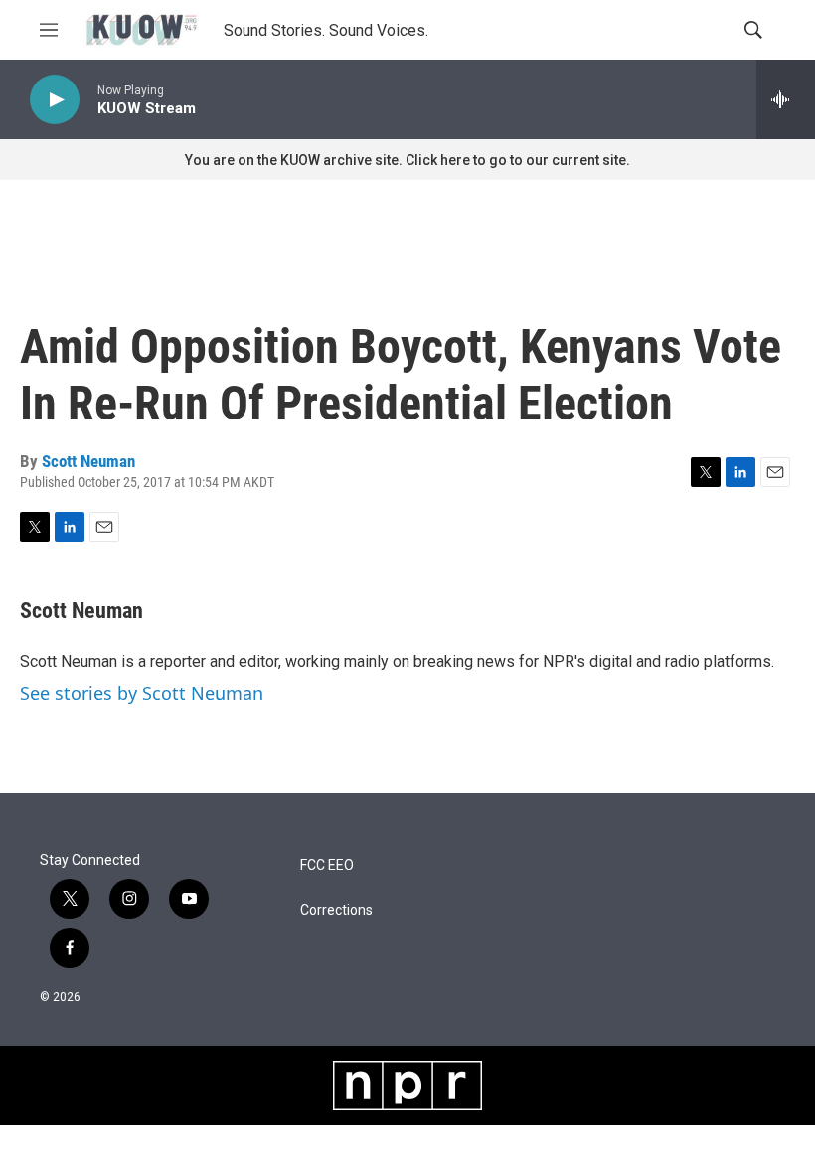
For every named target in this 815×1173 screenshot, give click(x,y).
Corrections (336, 910)
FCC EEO (327, 865)
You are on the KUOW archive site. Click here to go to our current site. (407, 160)
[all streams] (785, 99)
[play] (55, 99)
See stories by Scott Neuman (141, 693)
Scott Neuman (88, 461)
